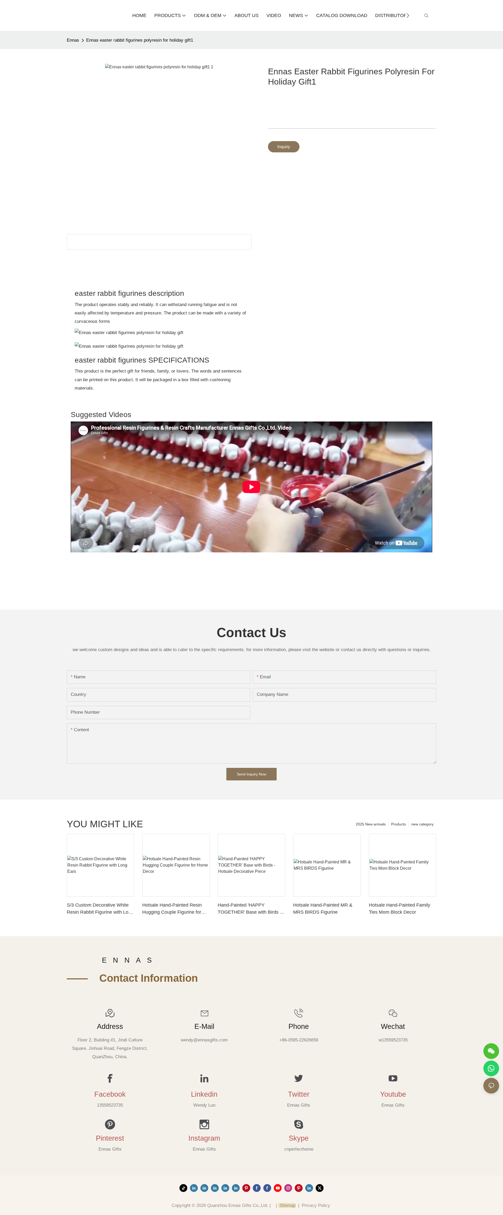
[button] (407, 15)
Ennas (73, 40)
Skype (299, 1138)
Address (110, 1026)
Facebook (110, 1094)
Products (398, 824)
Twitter (298, 1094)
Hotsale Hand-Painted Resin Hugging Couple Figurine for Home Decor (172, 909)
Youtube (393, 1094)
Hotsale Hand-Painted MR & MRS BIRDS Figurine (322, 908)
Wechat (393, 1026)
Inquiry (283, 147)
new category (422, 824)
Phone (298, 1026)
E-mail (204, 1026)
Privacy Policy (316, 1205)
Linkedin (204, 1094)
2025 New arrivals (371, 824)
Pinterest (110, 1138)
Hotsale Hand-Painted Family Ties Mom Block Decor (399, 908)
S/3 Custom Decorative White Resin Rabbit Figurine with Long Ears (100, 909)
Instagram (204, 1138)
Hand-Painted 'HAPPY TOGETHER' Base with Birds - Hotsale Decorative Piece (249, 909)
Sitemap (287, 1205)
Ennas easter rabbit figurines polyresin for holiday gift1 (139, 40)
